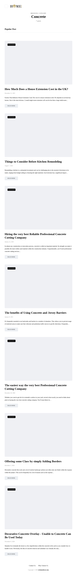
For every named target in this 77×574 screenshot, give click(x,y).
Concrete (11, 44)
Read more (11, 105)
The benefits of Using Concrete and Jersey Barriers (35, 312)
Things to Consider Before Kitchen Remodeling (33, 161)
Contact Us (32, 565)
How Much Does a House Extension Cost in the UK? (36, 89)
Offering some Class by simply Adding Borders (33, 461)
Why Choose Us (43, 565)
